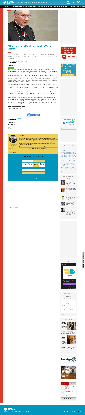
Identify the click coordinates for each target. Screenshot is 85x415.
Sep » (64, 314)
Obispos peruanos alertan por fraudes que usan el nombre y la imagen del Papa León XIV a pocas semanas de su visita (68, 168)
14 (70, 305)
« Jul (62, 314)
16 (74, 305)
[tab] (65, 383)
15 (72, 305)
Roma (25, 2)
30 (74, 309)
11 (64, 305)
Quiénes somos (42, 409)
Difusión (62, 409)
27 (68, 309)
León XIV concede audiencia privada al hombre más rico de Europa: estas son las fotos (71, 190)
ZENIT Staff (21, 61)
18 (64, 307)
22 (72, 307)
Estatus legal (67, 409)
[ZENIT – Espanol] (10, 2)
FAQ (47, 409)
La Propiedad (51, 409)
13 (68, 305)
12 (66, 305)
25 (64, 309)
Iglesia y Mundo (31, 2)
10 (62, 305)
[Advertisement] (33, 196)
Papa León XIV (20, 2)
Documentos (39, 2)
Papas (9, 10)
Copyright (73, 409)
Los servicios (57, 409)
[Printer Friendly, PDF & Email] (11, 68)
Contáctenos (78, 409)
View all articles (11, 131)
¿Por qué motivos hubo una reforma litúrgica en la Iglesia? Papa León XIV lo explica (71, 183)
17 (62, 307)
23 (74, 307)
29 (72, 309)
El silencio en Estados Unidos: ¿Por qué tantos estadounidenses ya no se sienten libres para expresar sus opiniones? (68, 156)
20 (68, 307)
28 (70, 309)
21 (70, 307)
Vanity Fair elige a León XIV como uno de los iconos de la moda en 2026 (71, 197)
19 (66, 307)
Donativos (45, 2)
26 (66, 309)
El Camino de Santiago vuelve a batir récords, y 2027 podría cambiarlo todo (71, 203)
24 (62, 309)
